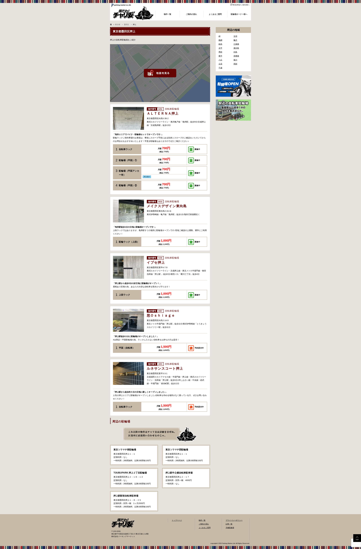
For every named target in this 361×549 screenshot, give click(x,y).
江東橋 (236, 44)
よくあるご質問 (205, 528)
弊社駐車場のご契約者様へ (241, 5)
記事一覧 (229, 524)
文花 (235, 36)
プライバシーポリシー (234, 520)
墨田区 (126, 25)
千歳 (220, 68)
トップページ (177, 520)
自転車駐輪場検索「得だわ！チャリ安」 (123, 523)
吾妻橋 (236, 56)
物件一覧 (202, 520)
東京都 (117, 25)
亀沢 (235, 40)
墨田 (220, 52)
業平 (220, 56)
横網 (220, 40)
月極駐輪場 (230, 528)
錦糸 (220, 44)
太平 (220, 48)
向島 (235, 52)
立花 (220, 64)
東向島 (236, 48)
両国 (235, 64)
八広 (220, 60)
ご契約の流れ (204, 524)
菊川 (235, 60)
